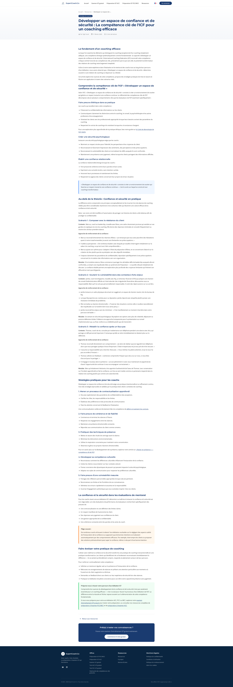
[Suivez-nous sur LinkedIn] (66, 667)
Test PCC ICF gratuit (95, 668)
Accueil (86, 3)
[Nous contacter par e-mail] (62, 667)
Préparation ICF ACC (113, 3)
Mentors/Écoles (122, 662)
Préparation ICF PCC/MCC (131, 3)
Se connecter (166, 3)
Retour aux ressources (90, 619)
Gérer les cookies (151, 665)
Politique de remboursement (155, 662)
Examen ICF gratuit (98, 3)
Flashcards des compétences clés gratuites (100, 672)
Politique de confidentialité (154, 656)
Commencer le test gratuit (116, 637)
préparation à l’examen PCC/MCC (92, 606)
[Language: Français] (156, 3)
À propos (120, 659)
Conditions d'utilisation (153, 659)
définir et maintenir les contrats (137, 409)
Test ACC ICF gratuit (96, 665)
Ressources (145, 3)
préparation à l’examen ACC (117, 606)
